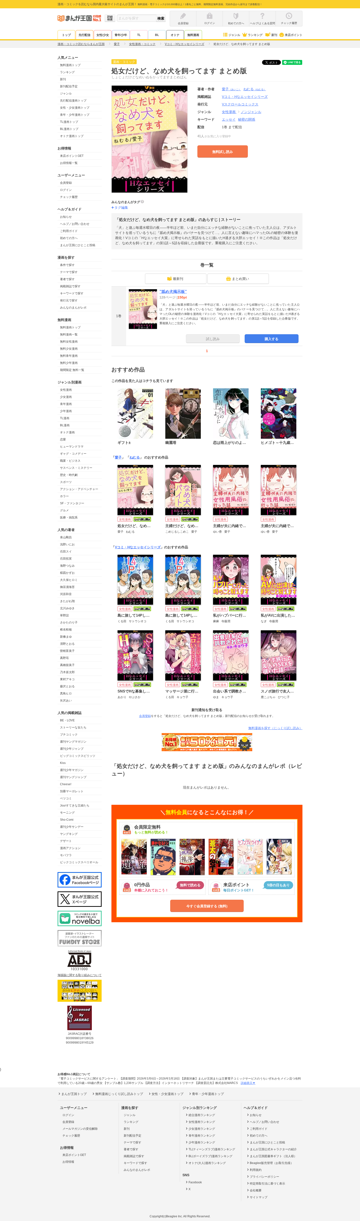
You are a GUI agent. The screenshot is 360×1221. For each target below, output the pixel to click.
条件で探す (67, 265)
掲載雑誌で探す (70, 286)
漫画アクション (70, 848)
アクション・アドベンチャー (79, 489)
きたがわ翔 (67, 601)
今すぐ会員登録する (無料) (207, 906)
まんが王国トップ (74, 1094)
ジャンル (234, 35)
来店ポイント (293, 35)
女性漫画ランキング (202, 1122)
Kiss (63, 763)
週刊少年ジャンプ (72, 748)
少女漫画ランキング (202, 1128)
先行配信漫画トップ (73, 100)
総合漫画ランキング (202, 1115)
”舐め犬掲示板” (173, 291)
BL (157, 35)
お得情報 (68, 1161)
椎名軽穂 (66, 629)
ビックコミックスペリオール (79, 862)
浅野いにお (67, 544)
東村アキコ (67, 679)
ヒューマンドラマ (72, 446)
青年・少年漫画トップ (74, 114)
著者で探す (67, 279)
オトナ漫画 (67, 432)
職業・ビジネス (70, 460)
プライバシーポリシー (264, 1176)
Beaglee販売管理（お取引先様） (271, 1163)
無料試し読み (222, 152)
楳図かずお (67, 573)
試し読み (213, 339)
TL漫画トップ (69, 122)
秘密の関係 (246, 119)
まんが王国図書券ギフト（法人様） (273, 1156)
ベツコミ (66, 798)
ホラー (64, 496)
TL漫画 (64, 418)
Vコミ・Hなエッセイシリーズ (138, 547)
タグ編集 (121, 207)
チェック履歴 (69, 197)
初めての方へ (69, 238)
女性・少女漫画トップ (74, 107)
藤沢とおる (67, 686)
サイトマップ (258, 1197)
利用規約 (256, 1170)
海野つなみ (67, 565)
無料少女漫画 (69, 348)
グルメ (64, 510)
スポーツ (66, 482)
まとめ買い (240, 279)
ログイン (66, 190)
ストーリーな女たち (73, 727)
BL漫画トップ (69, 129)
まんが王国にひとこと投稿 (77, 245)
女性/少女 (102, 35)
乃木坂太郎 (67, 672)
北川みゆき (67, 608)
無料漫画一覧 (69, 334)
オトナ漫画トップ (72, 136)
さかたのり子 (69, 622)
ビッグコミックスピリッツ (77, 756)
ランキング (255, 35)
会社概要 (256, 1190)
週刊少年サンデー (72, 827)
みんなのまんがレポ (73, 307)
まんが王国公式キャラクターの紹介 (273, 1149)
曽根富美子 (67, 651)
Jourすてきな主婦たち (74, 805)
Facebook (195, 1182)
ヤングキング (69, 834)
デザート (66, 841)
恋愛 (63, 439)
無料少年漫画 (69, 363)
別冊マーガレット (72, 791)
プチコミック (69, 734)
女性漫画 (66, 390)
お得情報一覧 (69, 163)
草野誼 (64, 615)
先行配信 (84, 35)
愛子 (231, 89)
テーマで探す (69, 272)
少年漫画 (66, 411)
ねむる (254, 89)
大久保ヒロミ (69, 580)
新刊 (274, 35)
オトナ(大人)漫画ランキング (207, 1163)
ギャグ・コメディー (73, 453)
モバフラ (66, 855)
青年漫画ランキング (202, 1135)
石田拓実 (66, 558)
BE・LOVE (67, 720)
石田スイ (66, 551)
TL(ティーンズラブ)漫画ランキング (212, 1149)
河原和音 (66, 594)
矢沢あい (66, 700)
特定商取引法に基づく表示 (267, 1183)
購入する (271, 339)
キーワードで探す (72, 293)
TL (139, 35)
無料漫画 (193, 35)
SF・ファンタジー (72, 503)
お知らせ (66, 217)
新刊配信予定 (69, 86)
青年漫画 (66, 404)
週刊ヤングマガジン (73, 741)
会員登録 (66, 182)
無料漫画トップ (70, 65)
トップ (66, 35)
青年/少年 (121, 35)
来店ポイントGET (72, 156)
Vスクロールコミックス (240, 104)
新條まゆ (66, 636)
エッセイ (229, 119)
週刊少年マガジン (72, 770)
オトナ (175, 35)
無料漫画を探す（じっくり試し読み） (275, 728)
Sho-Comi (66, 819)
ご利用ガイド (69, 231)
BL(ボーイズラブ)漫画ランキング (210, 1156)
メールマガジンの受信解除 (80, 1128)
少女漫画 (66, 397)
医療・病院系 (69, 517)
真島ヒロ (66, 693)
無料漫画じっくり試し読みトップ (119, 1094)
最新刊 (178, 279)
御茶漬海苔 (67, 587)
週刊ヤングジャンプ (73, 777)
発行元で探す (69, 300)
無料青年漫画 (69, 355)
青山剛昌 (66, 537)
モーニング (67, 812)
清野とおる (67, 643)
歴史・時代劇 (69, 475)
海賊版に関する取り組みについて (80, 975)
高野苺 (64, 658)
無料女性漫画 (69, 341)
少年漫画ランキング (202, 1142)
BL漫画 (65, 425)
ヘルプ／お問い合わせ (74, 224)
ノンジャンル (251, 112)
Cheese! (65, 784)
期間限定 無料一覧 (72, 370)
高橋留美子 (67, 665)
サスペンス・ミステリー (76, 468)
